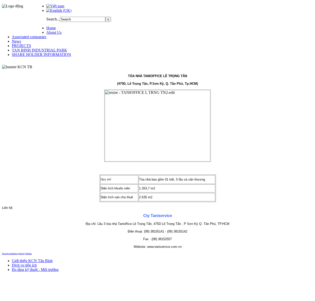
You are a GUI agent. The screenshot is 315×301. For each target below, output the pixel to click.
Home (51, 28)
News (16, 41)
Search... (53, 19)
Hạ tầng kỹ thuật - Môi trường (35, 270)
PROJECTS (21, 46)
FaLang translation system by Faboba (17, 253)
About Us (54, 32)
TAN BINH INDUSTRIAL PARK (39, 50)
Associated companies (29, 37)
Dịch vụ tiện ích (24, 265)
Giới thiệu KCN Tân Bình (32, 261)
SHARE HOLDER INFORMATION (41, 54)
